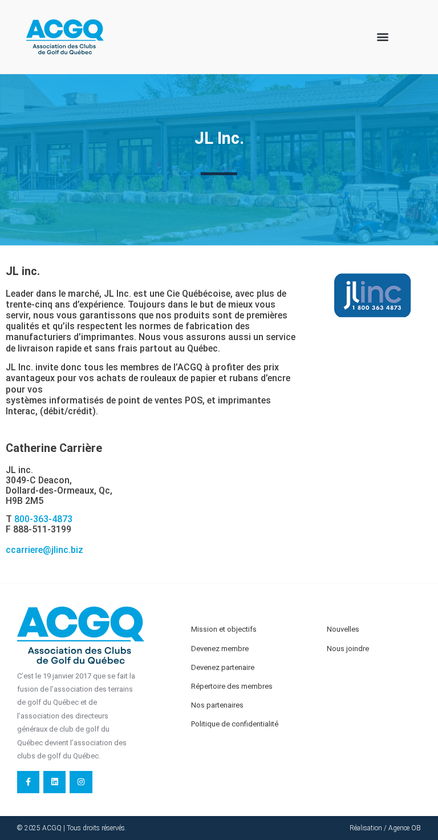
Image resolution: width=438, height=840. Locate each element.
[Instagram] (81, 782)
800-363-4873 (43, 519)
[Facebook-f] (28, 782)
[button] (383, 36)
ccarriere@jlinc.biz (44, 549)
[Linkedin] (54, 782)
